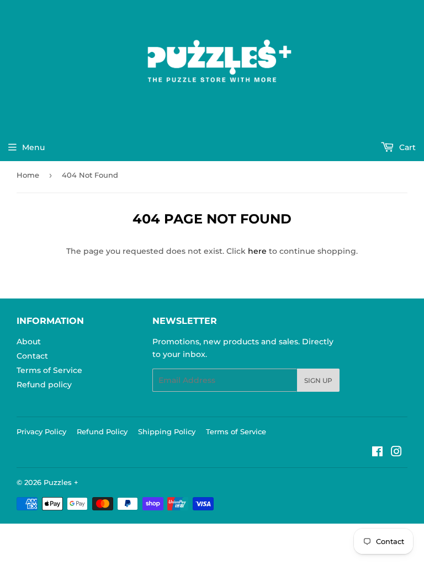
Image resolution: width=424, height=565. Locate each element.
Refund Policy (102, 431)
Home (28, 174)
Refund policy (44, 385)
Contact (32, 356)
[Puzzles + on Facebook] (377, 453)
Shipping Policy (166, 431)
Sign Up (318, 380)
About (29, 342)
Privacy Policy (41, 431)
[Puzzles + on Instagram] (396, 453)
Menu (33, 147)
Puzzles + (61, 482)
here (257, 251)
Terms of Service (49, 370)
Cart (406, 147)
